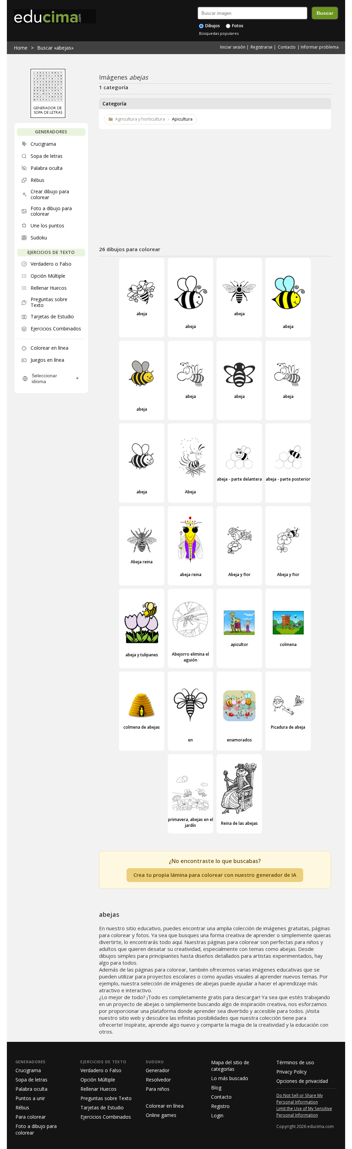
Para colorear (30, 1117)
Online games (161, 1115)
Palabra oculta (31, 1089)
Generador (157, 1070)
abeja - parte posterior (288, 479)
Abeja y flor (239, 574)
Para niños (157, 1089)
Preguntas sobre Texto (106, 1098)
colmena (288, 644)
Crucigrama (28, 1070)
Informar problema (320, 47)
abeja (141, 314)
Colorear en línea (165, 1105)
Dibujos (212, 26)
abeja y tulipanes (141, 655)
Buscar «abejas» (55, 47)
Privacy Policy (291, 1071)
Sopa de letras (31, 1079)
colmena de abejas (141, 727)
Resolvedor (158, 1079)
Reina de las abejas (239, 823)
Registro (220, 1106)
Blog (216, 1087)
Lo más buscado (229, 1078)
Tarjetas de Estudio (102, 1107)
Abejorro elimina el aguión (190, 657)
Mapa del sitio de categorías (230, 1065)
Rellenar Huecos (98, 1089)
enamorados (239, 740)
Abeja (190, 492)
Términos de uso (295, 1062)
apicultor (239, 644)
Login (217, 1115)
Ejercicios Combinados (105, 1117)
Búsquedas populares (219, 33)
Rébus (22, 1107)
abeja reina (190, 574)
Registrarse (262, 47)
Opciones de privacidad (302, 1081)
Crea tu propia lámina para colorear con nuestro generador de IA (214, 874)
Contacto (287, 47)
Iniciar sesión (232, 47)
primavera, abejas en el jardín (190, 822)
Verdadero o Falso (100, 1070)
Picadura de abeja (288, 727)
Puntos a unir (30, 1098)
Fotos (237, 26)
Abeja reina (142, 562)
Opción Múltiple (97, 1079)
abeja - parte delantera (239, 479)
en (190, 740)
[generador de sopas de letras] (48, 116)
